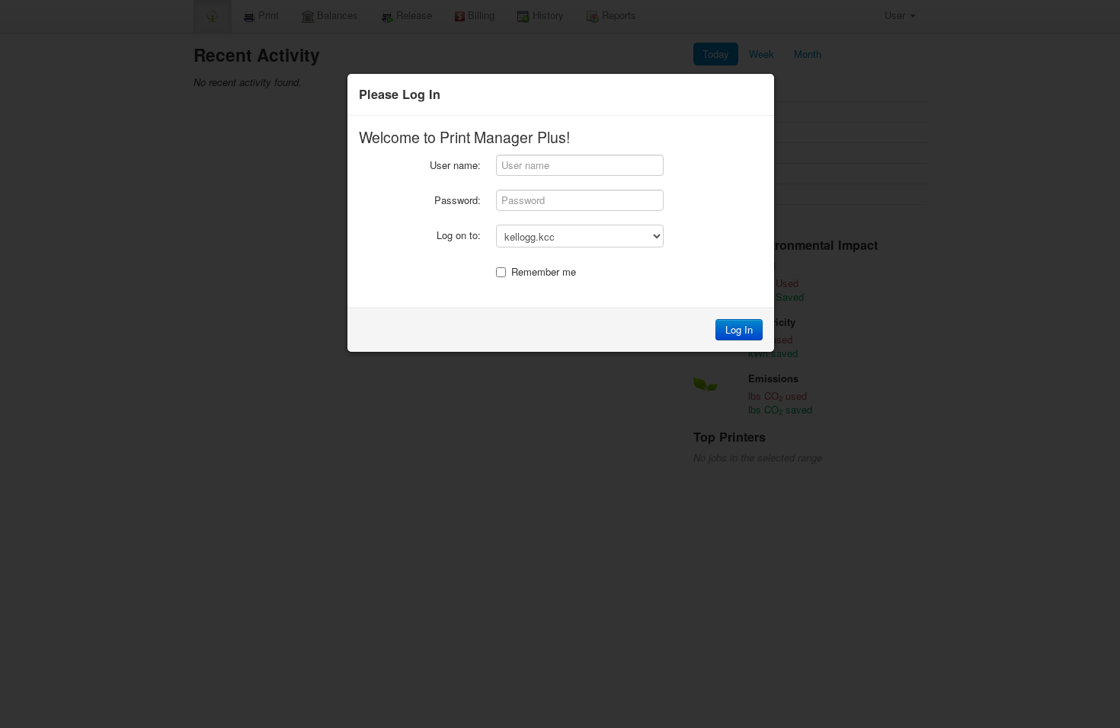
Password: (457, 200)
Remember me (543, 271)
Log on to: (459, 235)
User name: (455, 165)
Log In (739, 329)
